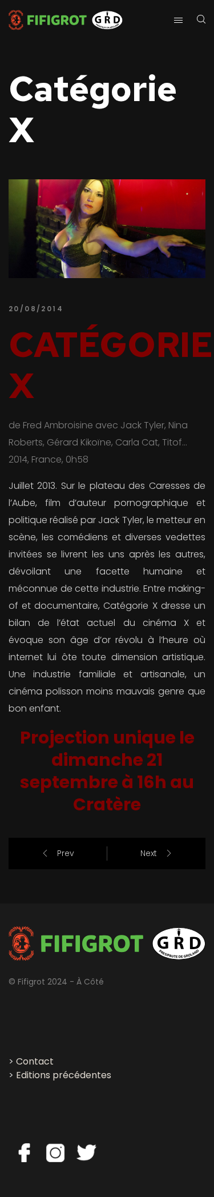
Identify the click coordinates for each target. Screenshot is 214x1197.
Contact (35, 1061)
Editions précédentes (63, 1075)
